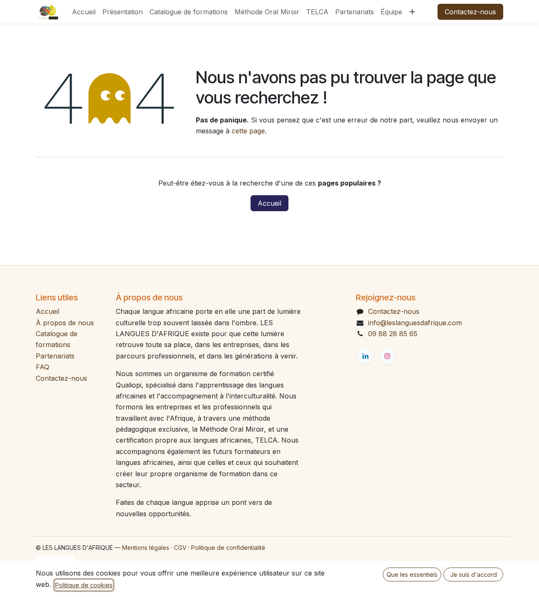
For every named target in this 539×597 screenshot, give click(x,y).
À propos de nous (65, 322)
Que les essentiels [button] (412, 574)
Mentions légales (145, 547)
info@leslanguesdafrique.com (415, 322)
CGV (180, 547)
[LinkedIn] (365, 356)
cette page (248, 131)
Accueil (269, 203)
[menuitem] (84, 11)
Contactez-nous (470, 12)
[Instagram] (387, 356)
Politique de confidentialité (228, 547)
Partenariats (55, 356)
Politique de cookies (83, 585)
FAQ (42, 367)
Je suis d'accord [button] (473, 574)
